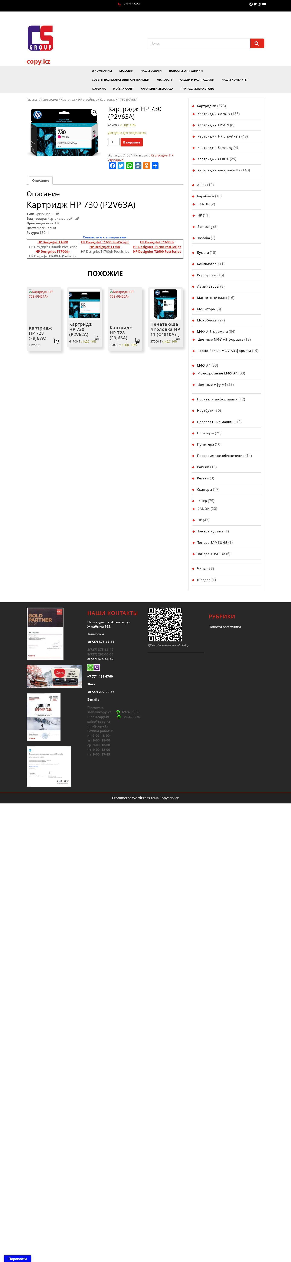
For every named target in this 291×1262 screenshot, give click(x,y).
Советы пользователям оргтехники (120, 80)
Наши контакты (235, 80)
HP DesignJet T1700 (104, 247)
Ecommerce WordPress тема (135, 798)
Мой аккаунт (123, 88)
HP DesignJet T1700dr (53, 251)
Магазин (126, 71)
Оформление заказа (157, 88)
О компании (102, 71)
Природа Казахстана (197, 88)
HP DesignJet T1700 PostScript (157, 247)
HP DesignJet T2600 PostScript (157, 251)
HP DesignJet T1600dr (157, 242)
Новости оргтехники (186, 71)
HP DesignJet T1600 (52, 242)
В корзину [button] (56, 341)
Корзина (99, 88)
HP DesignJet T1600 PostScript (105, 242)
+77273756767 (131, 4)
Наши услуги (151, 71)
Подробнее (178, 338)
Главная (33, 100)
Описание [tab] (40, 180)
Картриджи (49, 100)
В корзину (131, 142)
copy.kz (38, 61)
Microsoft (165, 80)
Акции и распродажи (197, 80)
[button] (95, 112)
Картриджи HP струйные (79, 100)
